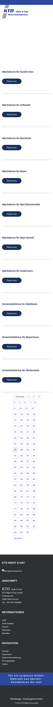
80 (34, 509)
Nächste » (18, 538)
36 (34, 444)
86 (21, 520)
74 (21, 503)
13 (15, 414)
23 (28, 426)
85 (15, 520)
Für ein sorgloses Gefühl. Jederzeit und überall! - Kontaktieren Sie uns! (26, 678)
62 (21, 485)
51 (28, 467)
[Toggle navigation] (49, 13)
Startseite (6, 630)
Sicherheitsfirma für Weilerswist (20, 370)
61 (15, 485)
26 (21, 432)
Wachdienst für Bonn (14, 171)
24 (34, 426)
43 (28, 456)
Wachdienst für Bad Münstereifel (21, 204)
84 (34, 515)
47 (28, 461)
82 (21, 515)
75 (28, 503)
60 (34, 479)
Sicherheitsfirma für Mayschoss (20, 337)
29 (15, 438)
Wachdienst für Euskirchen (17, 71)
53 (15, 473)
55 (28, 473)
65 (15, 491)
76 (34, 503)
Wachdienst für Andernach (17, 271)
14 (21, 414)
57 (15, 479)
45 (15, 461)
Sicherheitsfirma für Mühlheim (19, 304)
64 (34, 485)
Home (18, 45)
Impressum (7, 654)
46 (21, 461)
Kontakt (5, 651)
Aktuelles (6, 633)
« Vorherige (19, 396)
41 (15, 456)
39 (28, 450)
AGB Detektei (8, 623)
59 (28, 479)
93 (15, 532)
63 (28, 485)
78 (21, 509)
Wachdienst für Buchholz (16, 138)
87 (28, 520)
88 (34, 520)
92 (34, 526)
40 (34, 450)
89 (15, 526)
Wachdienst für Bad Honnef (18, 237)
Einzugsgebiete (30, 45)
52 (34, 467)
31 (28, 438)
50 (21, 467)
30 (21, 438)
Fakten (5, 664)
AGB (4, 620)
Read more (12, 81)
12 (33, 408)
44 (34, 456)
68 (34, 491)
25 (15, 432)
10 (20, 408)
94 (21, 532)
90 (21, 526)
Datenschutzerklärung (11, 657)
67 (28, 491)
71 (28, 497)
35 (28, 444)
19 (28, 420)
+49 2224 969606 (13, 602)
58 (21, 479)
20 (34, 420)
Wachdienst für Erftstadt (16, 105)
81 (15, 515)
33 (15, 444)
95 (28, 532)
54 (21, 473)
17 (15, 420)
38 (21, 450)
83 (28, 515)
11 (27, 408)
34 (21, 444)
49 (15, 467)
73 (15, 503)
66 (21, 491)
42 (21, 456)
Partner (5, 627)
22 (21, 426)
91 (28, 526)
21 (15, 426)
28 (34, 432)
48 (34, 461)
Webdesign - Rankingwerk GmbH (26, 699)
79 (28, 509)
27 (28, 432)
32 (34, 438)
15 (28, 414)
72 (34, 497)
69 (15, 497)
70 (21, 497)
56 (34, 473)
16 (34, 414)
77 (15, 509)
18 (21, 420)
